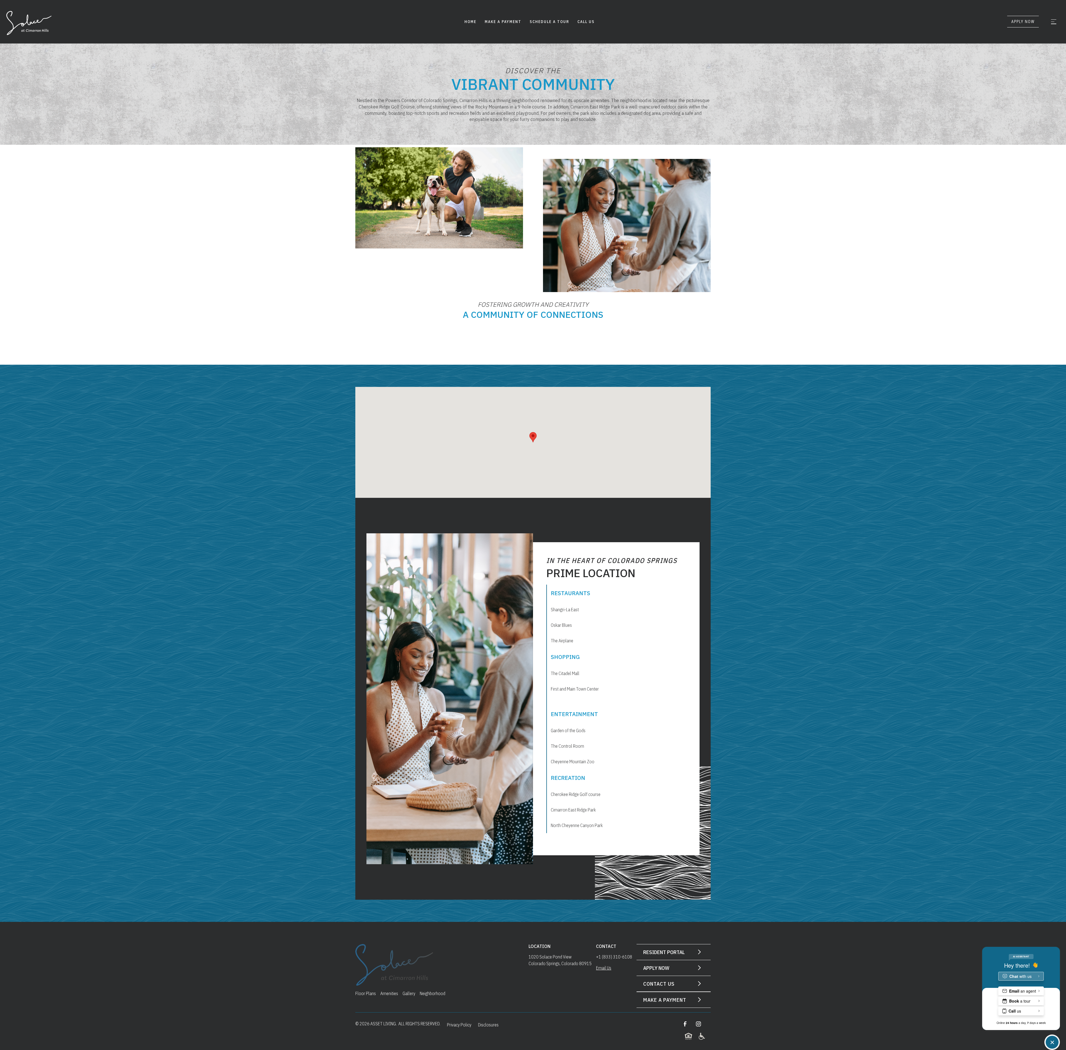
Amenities (389, 993)
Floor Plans (365, 993)
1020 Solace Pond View (550, 957)
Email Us (603, 968)
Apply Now (1023, 21)
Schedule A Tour (549, 21)
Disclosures (488, 1025)
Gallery (409, 993)
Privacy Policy (459, 1025)
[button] (1053, 21)
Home (470, 21)
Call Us (586, 21)
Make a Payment (503, 21)
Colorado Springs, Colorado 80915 (560, 963)
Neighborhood (432, 993)
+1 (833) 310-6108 (614, 957)
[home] (30, 21)
